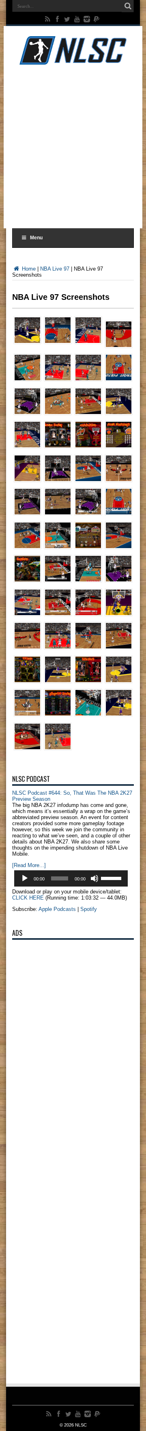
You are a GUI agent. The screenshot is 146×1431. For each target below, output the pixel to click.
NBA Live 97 (54, 269)
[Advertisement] (73, 145)
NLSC (81, 1424)
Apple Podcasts (57, 909)
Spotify (88, 909)
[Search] (128, 6)
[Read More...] (29, 865)
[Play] (25, 878)
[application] (71, 878)
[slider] (112, 877)
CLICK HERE (28, 898)
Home (28, 269)
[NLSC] (72, 58)
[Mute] (94, 878)
